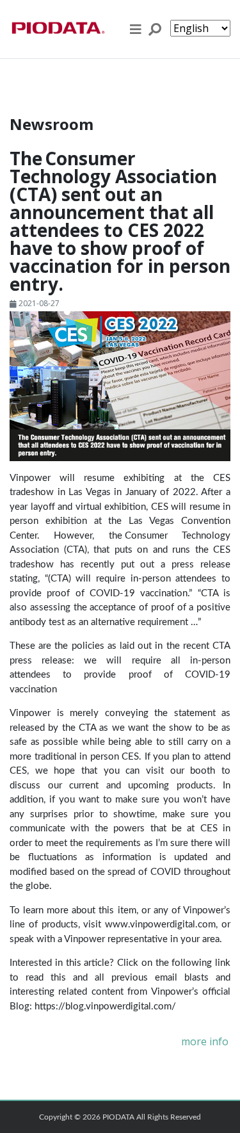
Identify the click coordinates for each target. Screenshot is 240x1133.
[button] (136, 29)
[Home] (58, 29)
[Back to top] (222, 1110)
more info (204, 1042)
